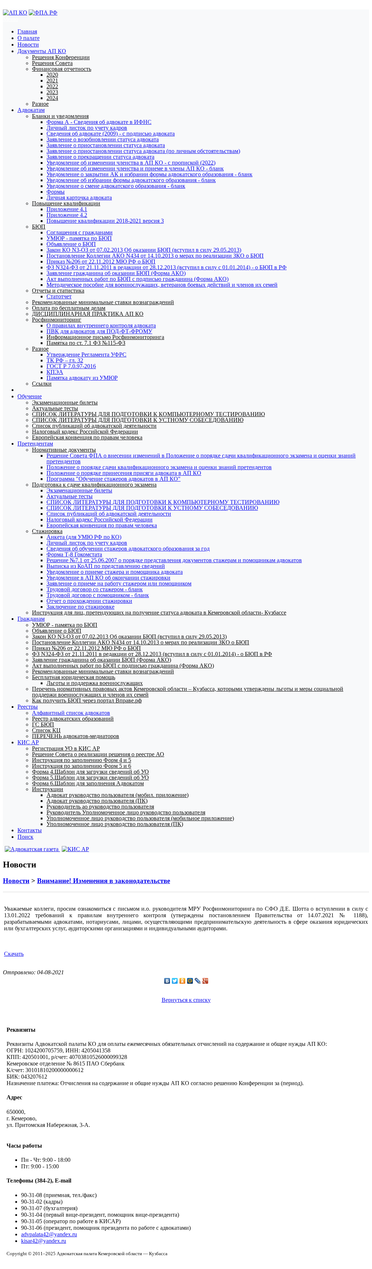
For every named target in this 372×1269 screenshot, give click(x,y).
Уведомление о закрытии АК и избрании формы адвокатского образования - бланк (149, 174)
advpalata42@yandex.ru (49, 1234)
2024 (52, 98)
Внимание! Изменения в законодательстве (103, 881)
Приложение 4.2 (66, 215)
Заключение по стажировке (80, 607)
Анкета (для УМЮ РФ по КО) (83, 537)
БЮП (38, 226)
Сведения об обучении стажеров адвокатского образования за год (128, 548)
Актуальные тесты (55, 408)
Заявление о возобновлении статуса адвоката (102, 139)
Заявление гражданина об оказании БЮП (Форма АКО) (116, 273)
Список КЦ (46, 730)
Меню (10, 19)
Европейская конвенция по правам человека (87, 437)
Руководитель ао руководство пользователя (100, 806)
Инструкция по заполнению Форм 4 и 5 (81, 760)
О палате (28, 38)
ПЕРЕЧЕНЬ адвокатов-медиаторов (75, 736)
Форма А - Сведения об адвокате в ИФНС (98, 122)
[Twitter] (175, 981)
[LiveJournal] (198, 981)
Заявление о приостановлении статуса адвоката (105, 145)
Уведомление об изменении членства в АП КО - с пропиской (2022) (130, 163)
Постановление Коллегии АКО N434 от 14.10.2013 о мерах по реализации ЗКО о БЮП (155, 256)
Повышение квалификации (66, 203)
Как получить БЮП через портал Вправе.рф (87, 700)
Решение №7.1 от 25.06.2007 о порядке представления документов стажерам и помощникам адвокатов (174, 560)
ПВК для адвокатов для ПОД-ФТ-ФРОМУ (99, 331)
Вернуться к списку (186, 1000)
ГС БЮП (43, 724)
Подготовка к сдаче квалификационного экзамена (94, 485)
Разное (40, 104)
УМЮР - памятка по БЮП (79, 238)
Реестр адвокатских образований (73, 719)
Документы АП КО (41, 51)
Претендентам (35, 443)
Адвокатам (31, 110)
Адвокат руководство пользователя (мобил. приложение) (117, 795)
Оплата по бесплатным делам (68, 308)
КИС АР (28, 742)
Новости (28, 44)
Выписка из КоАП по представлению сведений (105, 566)
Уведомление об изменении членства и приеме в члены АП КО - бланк (135, 168)
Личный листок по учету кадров (86, 128)
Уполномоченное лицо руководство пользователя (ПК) (114, 824)
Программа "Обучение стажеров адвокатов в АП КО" (113, 479)
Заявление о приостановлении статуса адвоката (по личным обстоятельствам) (143, 151)
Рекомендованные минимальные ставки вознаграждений (103, 302)
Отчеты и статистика (58, 290)
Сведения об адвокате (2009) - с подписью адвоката (110, 133)
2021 (52, 80)
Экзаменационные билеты (65, 402)
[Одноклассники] (182, 981)
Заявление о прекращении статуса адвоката (100, 157)
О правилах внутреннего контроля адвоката (101, 325)
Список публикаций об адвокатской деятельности (94, 426)
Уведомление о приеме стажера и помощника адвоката (114, 572)
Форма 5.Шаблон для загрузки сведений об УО (90, 777)
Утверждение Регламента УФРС (86, 354)
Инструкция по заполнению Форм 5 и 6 (81, 766)
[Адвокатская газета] (31, 849)
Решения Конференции (61, 57)
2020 (52, 75)
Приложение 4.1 (66, 209)
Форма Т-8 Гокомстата (74, 554)
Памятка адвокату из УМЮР (82, 378)
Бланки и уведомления (60, 116)
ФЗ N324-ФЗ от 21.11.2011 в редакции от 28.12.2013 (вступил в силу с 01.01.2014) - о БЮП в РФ (166, 267)
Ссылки (42, 383)
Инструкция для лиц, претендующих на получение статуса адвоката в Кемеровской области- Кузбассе (159, 612)
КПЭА (54, 372)
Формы (55, 192)
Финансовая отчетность (61, 69)
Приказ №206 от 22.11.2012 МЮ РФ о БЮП (100, 261)
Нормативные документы (64, 450)
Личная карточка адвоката (79, 197)
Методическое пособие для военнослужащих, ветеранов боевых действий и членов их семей (162, 285)
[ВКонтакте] (167, 981)
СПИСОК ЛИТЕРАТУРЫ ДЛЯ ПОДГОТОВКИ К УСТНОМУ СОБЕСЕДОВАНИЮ (137, 420)
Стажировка (47, 531)
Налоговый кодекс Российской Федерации (85, 431)
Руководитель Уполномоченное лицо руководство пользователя (125, 812)
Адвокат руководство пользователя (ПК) (96, 801)
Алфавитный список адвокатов (71, 713)
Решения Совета (52, 63)
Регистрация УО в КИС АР (66, 748)
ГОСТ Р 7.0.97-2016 (71, 366)
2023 (52, 92)
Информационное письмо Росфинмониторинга (105, 337)
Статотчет (59, 296)
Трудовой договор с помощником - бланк (97, 595)
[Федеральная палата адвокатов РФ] (43, 12)
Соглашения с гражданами (79, 232)
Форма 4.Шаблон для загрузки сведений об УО (90, 772)
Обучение (29, 396)
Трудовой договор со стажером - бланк (94, 589)
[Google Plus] (205, 981)
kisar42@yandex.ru (43, 1241)
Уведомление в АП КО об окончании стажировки (108, 578)
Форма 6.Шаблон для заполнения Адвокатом (88, 783)
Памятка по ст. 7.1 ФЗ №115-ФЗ (85, 343)
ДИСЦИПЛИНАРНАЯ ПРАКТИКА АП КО (87, 314)
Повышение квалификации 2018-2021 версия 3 (105, 221)
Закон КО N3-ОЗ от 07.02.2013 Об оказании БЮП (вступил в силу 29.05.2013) (143, 250)
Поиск (25, 837)
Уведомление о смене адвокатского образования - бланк (115, 186)
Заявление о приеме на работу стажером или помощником (118, 583)
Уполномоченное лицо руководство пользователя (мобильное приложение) (140, 818)
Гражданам (31, 619)
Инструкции (47, 789)
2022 (52, 86)
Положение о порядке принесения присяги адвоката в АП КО (123, 473)
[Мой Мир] (190, 981)
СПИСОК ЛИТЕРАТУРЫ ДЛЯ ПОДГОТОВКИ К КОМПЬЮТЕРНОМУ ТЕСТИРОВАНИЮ (148, 414)
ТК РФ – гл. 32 (64, 360)
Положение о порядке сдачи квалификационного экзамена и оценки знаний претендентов (159, 467)
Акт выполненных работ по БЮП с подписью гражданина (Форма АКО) (137, 279)
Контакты (29, 830)
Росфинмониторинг (56, 320)
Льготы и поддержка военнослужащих (94, 683)
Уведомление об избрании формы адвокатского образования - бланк (131, 180)
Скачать (14, 954)
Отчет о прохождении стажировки (89, 601)
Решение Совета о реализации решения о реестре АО (98, 754)
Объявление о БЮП (71, 244)
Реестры (27, 707)
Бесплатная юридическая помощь (73, 677)
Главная (27, 31)
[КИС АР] (74, 849)
